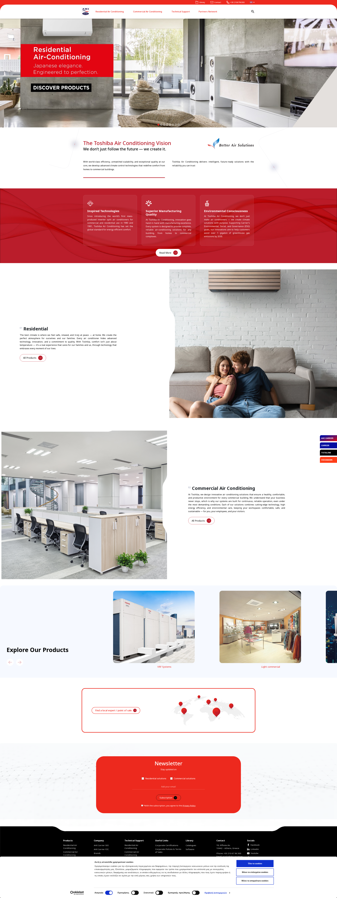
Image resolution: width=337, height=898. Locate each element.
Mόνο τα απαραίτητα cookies (255, 881)
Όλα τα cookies (255, 863)
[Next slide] (19, 662)
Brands (97, 853)
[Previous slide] (10, 662)
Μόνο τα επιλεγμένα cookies (255, 872)
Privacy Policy (189, 805)
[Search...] (252, 11)
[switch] (135, 893)
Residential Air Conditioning (110, 11)
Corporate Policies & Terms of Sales (168, 850)
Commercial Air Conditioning (147, 11)
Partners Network (208, 11)
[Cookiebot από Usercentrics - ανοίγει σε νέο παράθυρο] (77, 893)
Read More (165, 252)
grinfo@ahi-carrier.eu (232, 856)
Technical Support (181, 11)
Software (190, 849)
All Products (29, 357)
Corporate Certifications (166, 845)
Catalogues (191, 845)
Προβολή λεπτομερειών (216, 893)
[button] (251, 2)
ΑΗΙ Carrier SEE (101, 845)
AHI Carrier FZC (101, 849)
